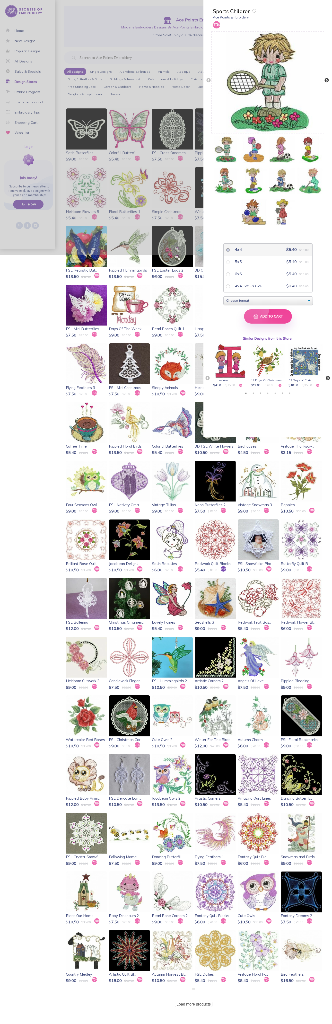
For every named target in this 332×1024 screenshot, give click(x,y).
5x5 (238, 261)
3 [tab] (260, 393)
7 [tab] (289, 393)
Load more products (193, 1004)
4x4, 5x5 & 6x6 (248, 286)
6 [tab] (282, 393)
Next (326, 80)
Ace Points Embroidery (231, 17)
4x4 (238, 249)
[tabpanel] (231, 366)
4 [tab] (267, 393)
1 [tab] (246, 393)
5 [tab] (275, 393)
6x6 (238, 274)
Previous (208, 80)
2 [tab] (253, 393)
